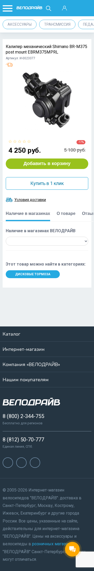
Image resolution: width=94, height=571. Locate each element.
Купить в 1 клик (47, 183)
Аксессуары (20, 24)
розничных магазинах (53, 543)
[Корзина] (87, 8)
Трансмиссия (57, 24)
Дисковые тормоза (32, 274)
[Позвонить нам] (75, 8)
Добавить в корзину (47, 163)
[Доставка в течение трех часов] (9, 65)
